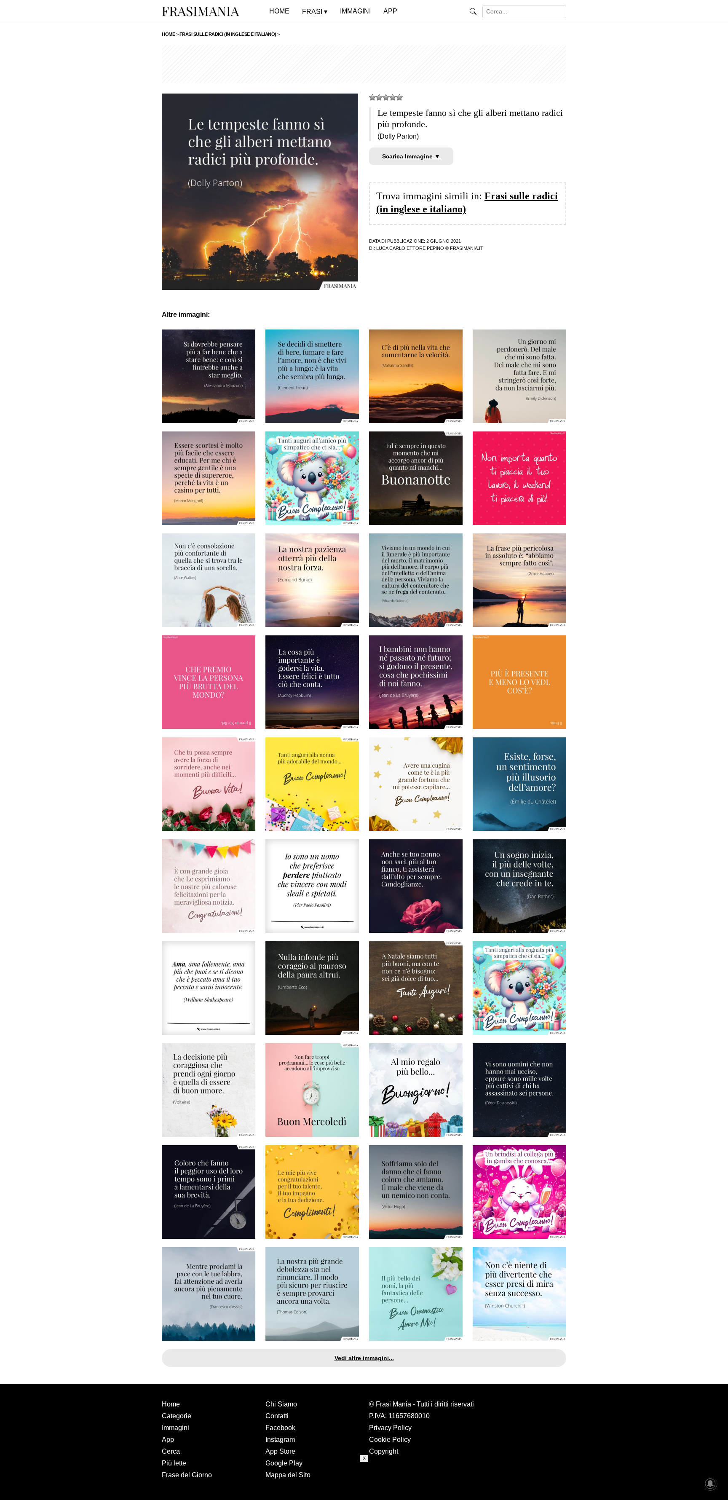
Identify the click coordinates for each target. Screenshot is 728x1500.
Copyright (383, 1451)
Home (171, 1404)
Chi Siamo (281, 1404)
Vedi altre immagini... (364, 1358)
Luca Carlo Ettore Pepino (410, 248)
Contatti (277, 1416)
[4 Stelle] (392, 97)
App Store (280, 1451)
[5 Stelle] (399, 97)
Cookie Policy (390, 1439)
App (168, 1439)
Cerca (171, 1451)
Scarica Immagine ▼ (411, 156)
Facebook (280, 1427)
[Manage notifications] (710, 1483)
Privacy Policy (390, 1427)
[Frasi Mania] (200, 11)
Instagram (280, 1439)
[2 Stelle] (379, 97)
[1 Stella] (372, 97)
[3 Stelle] (386, 97)
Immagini (175, 1427)
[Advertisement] (364, 64)
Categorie (176, 1416)
